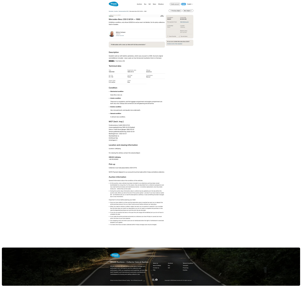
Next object (188, 10)
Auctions (139, 4)
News (154, 4)
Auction (116, 11)
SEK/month (184, 22)
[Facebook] (156, 280)
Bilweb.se (161, 4)
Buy (145, 4)
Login (183, 4)
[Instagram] (153, 280)
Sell (150, 4)
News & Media (157, 265)
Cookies (185, 270)
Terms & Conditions (188, 263)
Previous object (175, 10)
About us (155, 263)
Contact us (156, 268)
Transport (185, 265)
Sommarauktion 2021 (123, 11)
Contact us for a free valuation (174, 43)
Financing (185, 268)
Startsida (111, 11)
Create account (175, 4)
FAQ (154, 270)
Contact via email (120, 35)
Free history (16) (120, 61)
